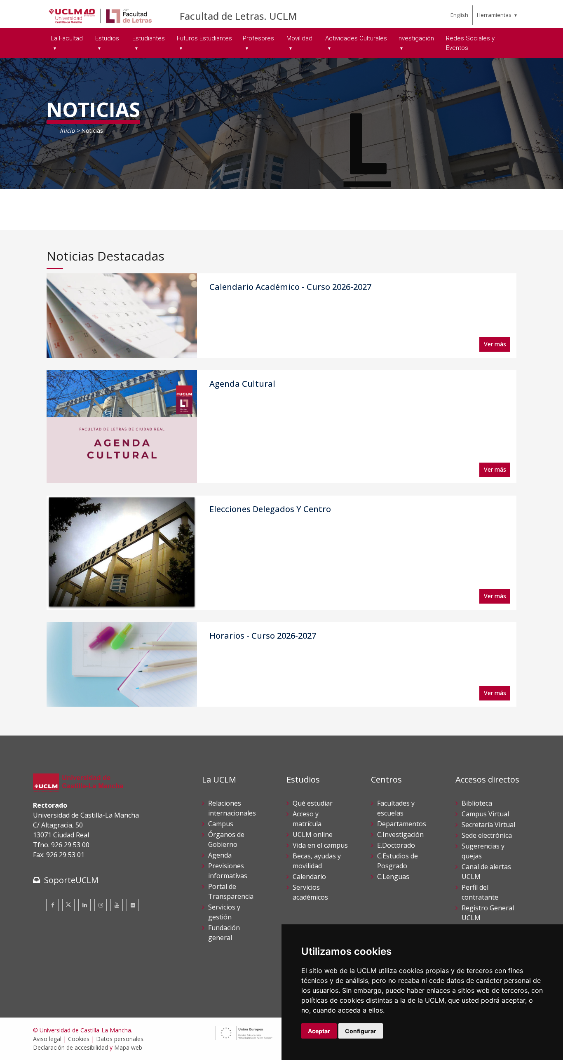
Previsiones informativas (227, 870)
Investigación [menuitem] (415, 38)
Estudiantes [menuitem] (148, 38)
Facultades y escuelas (396, 808)
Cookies (78, 1039)
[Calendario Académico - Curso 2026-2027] (122, 316)
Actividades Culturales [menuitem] (356, 38)
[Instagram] (100, 905)
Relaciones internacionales (232, 808)
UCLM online (313, 834)
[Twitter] (68, 905)
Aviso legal (47, 1039)
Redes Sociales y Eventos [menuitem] (470, 43)
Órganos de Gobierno (226, 839)
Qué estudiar (313, 803)
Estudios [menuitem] (107, 38)
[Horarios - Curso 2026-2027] (122, 664)
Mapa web (128, 1047)
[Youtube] (116, 905)
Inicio (67, 130)
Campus (220, 823)
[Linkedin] (84, 905)
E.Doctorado (396, 845)
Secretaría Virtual (488, 824)
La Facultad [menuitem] (67, 38)
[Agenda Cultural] (122, 426)
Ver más (495, 344)
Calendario (309, 876)
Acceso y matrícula (307, 818)
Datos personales (119, 1039)
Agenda (220, 855)
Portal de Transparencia (230, 891)
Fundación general (224, 932)
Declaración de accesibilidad (70, 1047)
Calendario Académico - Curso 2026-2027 (290, 286)
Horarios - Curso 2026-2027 (262, 635)
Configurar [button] (360, 1030)
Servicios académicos (310, 892)
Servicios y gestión (224, 912)
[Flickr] (133, 905)
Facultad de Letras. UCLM (238, 16)
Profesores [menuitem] (258, 38)
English (459, 15)
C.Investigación (400, 834)
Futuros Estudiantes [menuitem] (204, 38)
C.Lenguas (393, 876)
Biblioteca (477, 803)
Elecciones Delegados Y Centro (270, 509)
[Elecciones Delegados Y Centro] (122, 552)
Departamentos (401, 823)
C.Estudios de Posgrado (397, 860)
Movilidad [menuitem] (299, 38)
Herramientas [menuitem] (494, 15)
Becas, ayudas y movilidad (317, 860)
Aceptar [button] (319, 1030)
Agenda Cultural (242, 383)
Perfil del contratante (480, 892)
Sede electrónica (487, 835)
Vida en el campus (320, 845)
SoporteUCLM (71, 880)
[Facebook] (52, 905)
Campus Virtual (485, 813)
